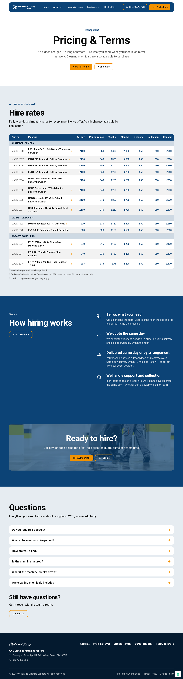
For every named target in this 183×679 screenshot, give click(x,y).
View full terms (81, 66)
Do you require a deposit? (28, 529)
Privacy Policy (150, 673)
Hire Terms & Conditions (128, 673)
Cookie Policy (167, 673)
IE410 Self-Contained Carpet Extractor (48, 230)
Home (46, 7)
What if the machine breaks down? (34, 572)
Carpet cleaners (144, 644)
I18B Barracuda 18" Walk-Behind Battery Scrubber (45, 200)
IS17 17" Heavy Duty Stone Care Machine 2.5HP (44, 244)
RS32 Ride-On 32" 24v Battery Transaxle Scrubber (49, 151)
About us (57, 7)
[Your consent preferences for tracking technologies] (178, 674)
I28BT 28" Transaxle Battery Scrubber (47, 165)
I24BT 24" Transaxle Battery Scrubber (47, 172)
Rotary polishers (165, 644)
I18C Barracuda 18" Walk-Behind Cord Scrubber (48, 210)
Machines (92, 7)
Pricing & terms (101, 644)
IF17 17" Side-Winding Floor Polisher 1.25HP (47, 264)
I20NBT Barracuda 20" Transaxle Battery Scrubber (45, 180)
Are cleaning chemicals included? (34, 582)
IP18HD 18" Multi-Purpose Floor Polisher (44, 254)
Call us (106, 458)
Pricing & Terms (75, 7)
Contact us (104, 66)
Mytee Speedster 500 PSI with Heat (46, 223)
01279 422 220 (137, 7)
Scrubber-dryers (123, 644)
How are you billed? (24, 551)
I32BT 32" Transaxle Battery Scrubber (47, 159)
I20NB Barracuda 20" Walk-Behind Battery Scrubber (45, 190)
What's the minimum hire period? (33, 540)
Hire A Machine (160, 7)
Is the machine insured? (27, 561)
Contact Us (109, 7)
